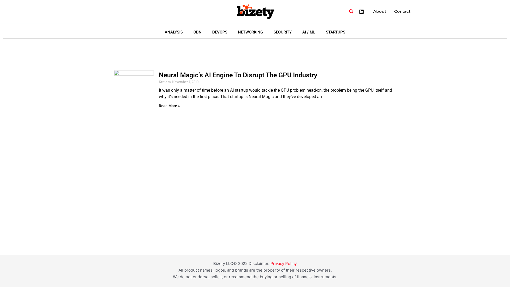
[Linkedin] (361, 11)
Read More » (169, 106)
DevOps (219, 32)
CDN (197, 32)
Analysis (174, 32)
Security (283, 32)
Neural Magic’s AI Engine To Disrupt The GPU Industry (238, 75)
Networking (250, 32)
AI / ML (308, 32)
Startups (335, 32)
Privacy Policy (283, 263)
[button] (351, 11)
